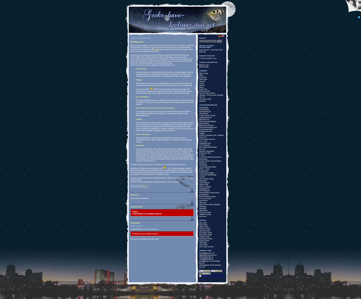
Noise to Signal (205, 187)
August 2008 (204, 241)
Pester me (203, 89)
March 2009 (203, 227)
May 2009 (203, 223)
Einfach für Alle (205, 153)
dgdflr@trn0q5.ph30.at (207, 255)
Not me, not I (204, 65)
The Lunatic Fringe (206, 179)
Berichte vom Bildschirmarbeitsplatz (207, 120)
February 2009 (205, 229)
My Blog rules (137, 42)
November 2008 (205, 235)
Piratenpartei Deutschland (209, 193)
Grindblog (203, 165)
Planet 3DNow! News (207, 197)
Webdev (202, 101)
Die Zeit (202, 149)
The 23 (202, 97)
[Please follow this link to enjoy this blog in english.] (224, 36)
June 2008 (203, 245)
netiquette (158, 49)
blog (143, 187)
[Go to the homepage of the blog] (177, 20)
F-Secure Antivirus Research (210, 157)
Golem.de (203, 163)
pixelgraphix (204, 195)
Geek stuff (203, 79)
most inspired (204, 183)
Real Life (202, 203)
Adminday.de (204, 110)
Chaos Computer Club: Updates (211, 135)
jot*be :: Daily (204, 169)
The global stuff (205, 99)
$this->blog (142, 185)
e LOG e (202, 155)
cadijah (202, 133)
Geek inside (203, 67)
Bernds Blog (204, 123)
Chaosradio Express (207, 139)
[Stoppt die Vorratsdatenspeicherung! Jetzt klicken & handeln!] (353, 8)
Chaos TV (203, 137)
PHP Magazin (204, 191)
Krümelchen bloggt (206, 173)
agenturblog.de (205, 112)
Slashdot (202, 209)
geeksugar (203, 159)
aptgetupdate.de (205, 117)
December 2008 (205, 233)
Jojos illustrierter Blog (207, 167)
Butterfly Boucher (205, 131)
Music (201, 87)
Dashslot (202, 77)
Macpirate (203, 181)
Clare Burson (204, 50)
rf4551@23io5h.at (206, 257)
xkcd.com (202, 216)
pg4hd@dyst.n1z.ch (206, 253)
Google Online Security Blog (210, 161)
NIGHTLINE (203, 185)
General (202, 81)
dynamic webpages (206, 151)
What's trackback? (136, 226)
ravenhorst (203, 201)
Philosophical (204, 91)
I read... (202, 83)
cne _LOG (203, 141)
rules (146, 187)
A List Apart (203, 114)
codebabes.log (205, 143)
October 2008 (204, 237)
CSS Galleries (204, 145)
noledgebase (204, 189)
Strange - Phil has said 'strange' (211, 95)
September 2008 (205, 239)
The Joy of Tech (205, 212)
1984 (201, 75)
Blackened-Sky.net (206, 125)
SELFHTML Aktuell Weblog (209, 205)
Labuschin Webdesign (207, 175)
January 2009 (204, 231)
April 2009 (203, 225)
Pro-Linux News (205, 199)
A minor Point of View (207, 115)
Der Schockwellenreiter (208, 147)
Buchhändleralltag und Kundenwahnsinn (208, 128)
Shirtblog (202, 207)
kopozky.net (203, 171)
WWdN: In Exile (205, 214)
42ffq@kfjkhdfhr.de (206, 259)
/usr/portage (203, 108)
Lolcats (202, 177)
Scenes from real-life (207, 93)
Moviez (202, 85)
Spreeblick (203, 210)
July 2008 (203, 243)
